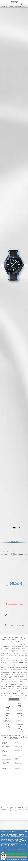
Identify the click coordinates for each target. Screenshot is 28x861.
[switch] (3, 859)
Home (4, 6)
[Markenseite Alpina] (14, 530)
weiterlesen (14, 699)
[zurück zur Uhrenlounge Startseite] (14, 1)
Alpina (13, 6)
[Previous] (2, 265)
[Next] (25, 265)
